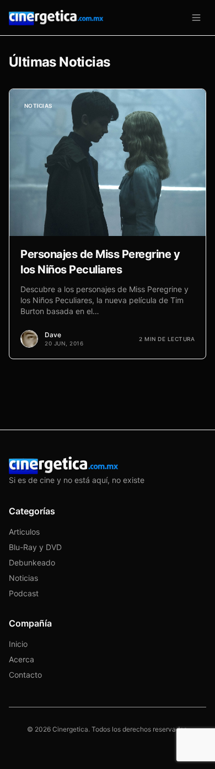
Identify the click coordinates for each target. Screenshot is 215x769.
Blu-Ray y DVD (35, 547)
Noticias (23, 578)
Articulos (24, 531)
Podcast (24, 593)
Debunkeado (32, 562)
